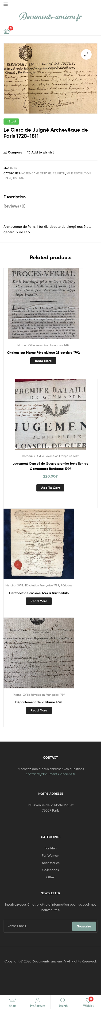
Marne (21, 345)
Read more (43, 361)
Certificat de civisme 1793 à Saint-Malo (39, 593)
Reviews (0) (15, 206)
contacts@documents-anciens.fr (50, 774)
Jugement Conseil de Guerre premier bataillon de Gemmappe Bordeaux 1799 (50, 466)
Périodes (66, 585)
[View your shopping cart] (7, 30)
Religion (59, 173)
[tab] (50, 196)
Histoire (10, 585)
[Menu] (6, 4)
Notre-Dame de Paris (36, 173)
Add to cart (50, 488)
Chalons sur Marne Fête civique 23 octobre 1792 (43, 352)
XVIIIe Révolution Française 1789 (48, 345)
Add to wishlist (42, 152)
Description (15, 197)
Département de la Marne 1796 (38, 702)
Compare (15, 152)
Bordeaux (28, 456)
